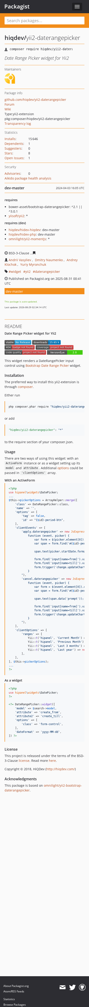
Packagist (17, 6)
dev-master (14, 291)
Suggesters (13, 148)
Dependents (14, 143)
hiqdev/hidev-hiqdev (24, 230)
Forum (9, 104)
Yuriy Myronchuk (33, 264)
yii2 (28, 271)
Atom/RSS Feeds (13, 991)
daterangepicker (47, 271)
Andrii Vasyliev (20, 260)
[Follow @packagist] (72, 987)
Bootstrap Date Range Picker (47, 365)
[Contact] (62, 987)
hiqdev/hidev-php (22, 234)
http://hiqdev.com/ (60, 769)
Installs (10, 139)
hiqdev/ (15, 38)
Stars (8, 153)
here (52, 760)
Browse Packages (14, 1005)
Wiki (8, 109)
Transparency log (18, 123)
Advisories (12, 173)
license (24, 760)
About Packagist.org (16, 986)
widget (16, 271)
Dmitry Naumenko (49, 260)
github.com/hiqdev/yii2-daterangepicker (35, 99)
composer (25, 387)
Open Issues (14, 158)
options (63, 468)
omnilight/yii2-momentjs (27, 239)
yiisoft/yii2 (16, 216)
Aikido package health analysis (28, 178)
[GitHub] (82, 987)
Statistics (9, 999)
